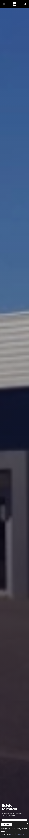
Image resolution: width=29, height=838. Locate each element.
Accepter (6, 824)
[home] (14, 4)
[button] (6, 4)
